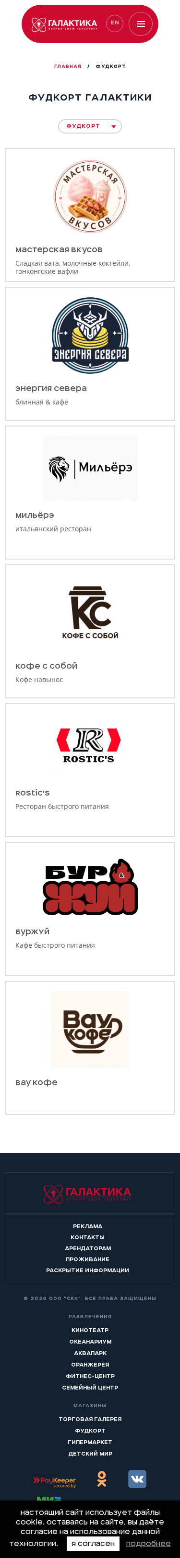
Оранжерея (90, 1364)
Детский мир (90, 1453)
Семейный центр (90, 1387)
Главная (69, 66)
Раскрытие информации (87, 1270)
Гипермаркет (90, 1442)
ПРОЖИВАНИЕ (87, 1259)
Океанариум (90, 1341)
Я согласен (93, 1543)
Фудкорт (90, 1430)
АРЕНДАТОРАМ (88, 1248)
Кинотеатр (90, 1330)
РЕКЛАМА (87, 1226)
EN (115, 22)
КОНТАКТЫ (88, 1237)
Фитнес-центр (90, 1376)
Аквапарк (90, 1353)
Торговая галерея (90, 1419)
